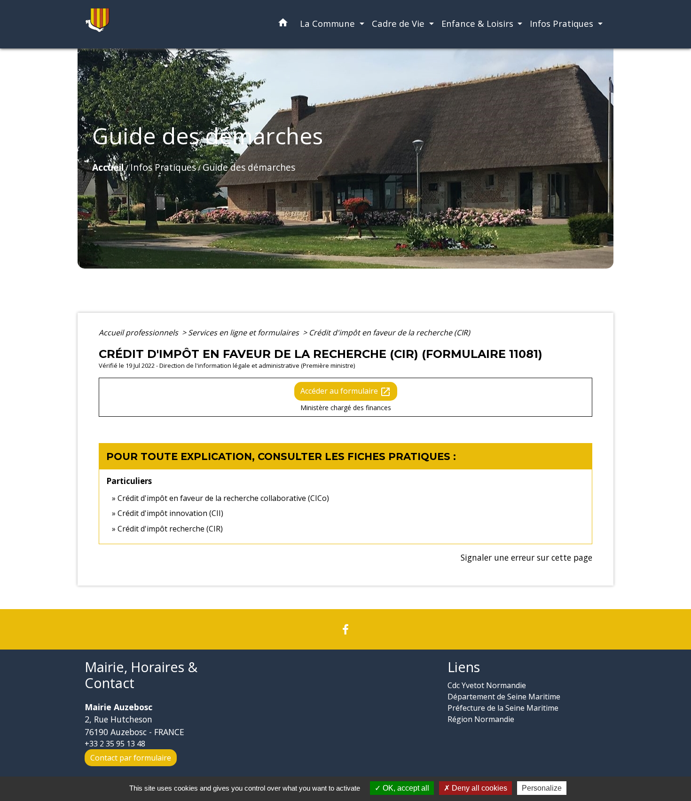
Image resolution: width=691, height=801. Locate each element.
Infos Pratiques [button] (563, 23)
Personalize (542, 788)
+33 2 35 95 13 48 (115, 743)
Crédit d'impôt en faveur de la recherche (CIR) (389, 332)
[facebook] (345, 629)
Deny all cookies (478, 788)
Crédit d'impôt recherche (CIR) (170, 528)
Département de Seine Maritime (504, 696)
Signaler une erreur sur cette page (526, 557)
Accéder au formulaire (345, 391)
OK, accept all (405, 788)
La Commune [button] (328, 23)
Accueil (108, 167)
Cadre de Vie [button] (399, 23)
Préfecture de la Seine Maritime (503, 708)
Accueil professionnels (139, 332)
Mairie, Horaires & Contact (141, 675)
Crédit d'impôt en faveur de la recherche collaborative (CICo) (223, 498)
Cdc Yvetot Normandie (487, 685)
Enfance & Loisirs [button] (478, 23)
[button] (283, 24)
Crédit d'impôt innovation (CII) (170, 513)
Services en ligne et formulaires (244, 332)
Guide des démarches (249, 167)
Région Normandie (481, 719)
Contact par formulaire (130, 758)
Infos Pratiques (163, 167)
